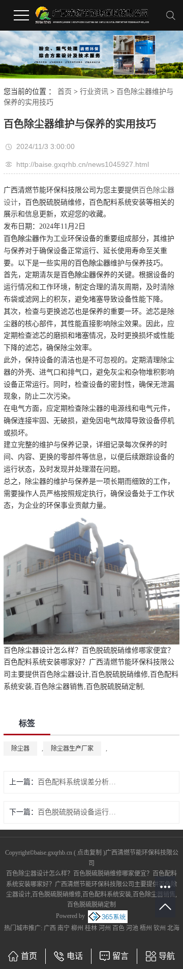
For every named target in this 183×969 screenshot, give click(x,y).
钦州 (160, 928)
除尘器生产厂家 (72, 748)
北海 (173, 928)
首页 (64, 91)
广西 (50, 928)
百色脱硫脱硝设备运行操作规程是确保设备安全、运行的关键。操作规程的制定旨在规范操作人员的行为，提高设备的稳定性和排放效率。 (79, 812)
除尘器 (20, 748)
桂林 (91, 928)
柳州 (77, 928)
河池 (132, 928)
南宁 (63, 928)
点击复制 (89, 852)
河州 (105, 928)
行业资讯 (94, 91)
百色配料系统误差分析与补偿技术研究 (79, 782)
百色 (118, 928)
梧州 (146, 928)
